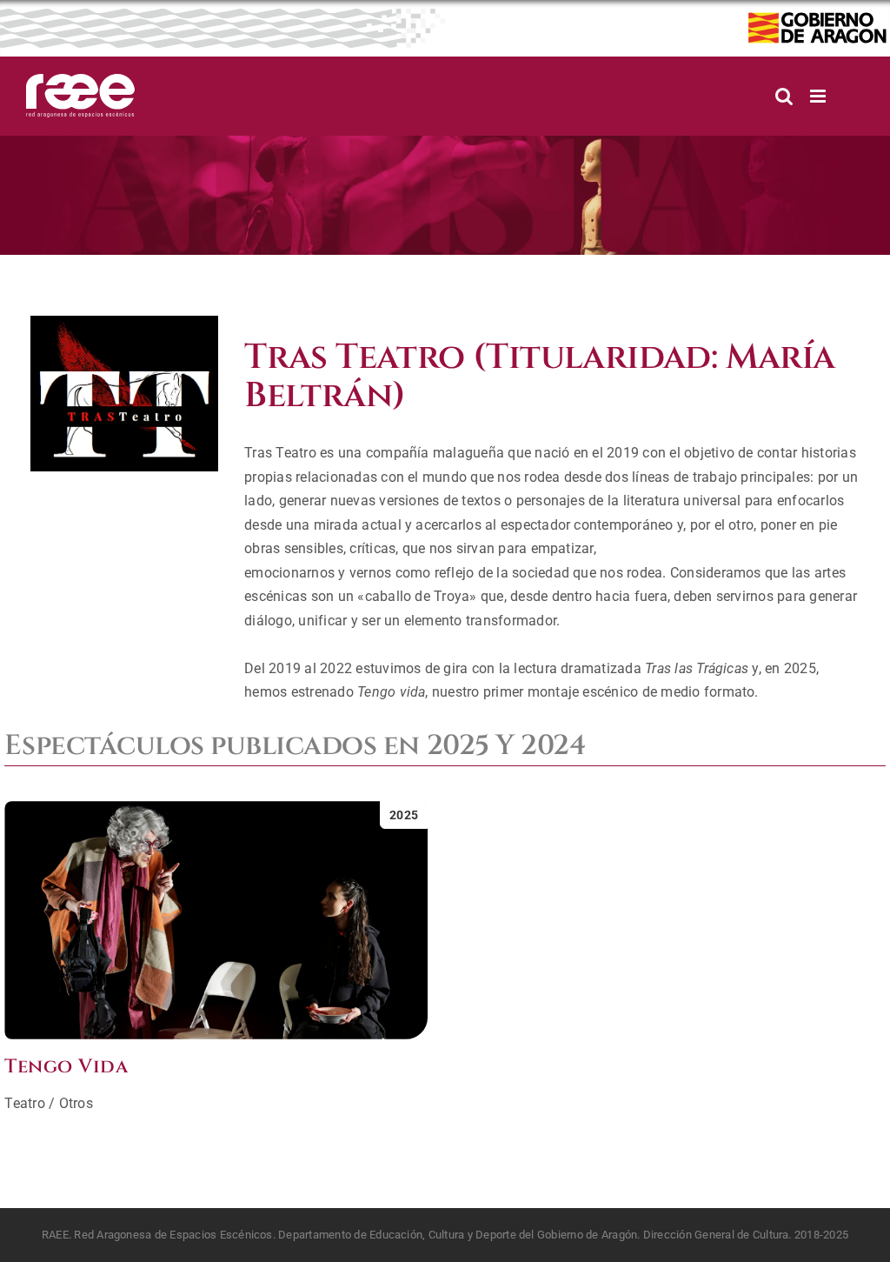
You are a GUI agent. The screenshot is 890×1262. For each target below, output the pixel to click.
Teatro (24, 1103)
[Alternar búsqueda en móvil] (784, 96)
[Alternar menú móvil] (819, 96)
